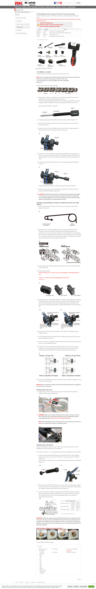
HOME (16, 11)
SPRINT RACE (43, 570)
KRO (41, 561)
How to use (69, 550)
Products (19, 11)
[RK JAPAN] (30, 4)
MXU (41, 565)
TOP (16, 582)
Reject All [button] (76, 586)
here (52, 542)
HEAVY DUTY (42, 571)
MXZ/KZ (41, 568)
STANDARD (42, 573)
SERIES (40, 555)
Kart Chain (55, 549)
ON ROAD (42, 552)
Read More (70, 586)
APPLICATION (42, 550)
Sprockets (55, 552)
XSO (40, 558)
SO (40, 559)
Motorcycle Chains (43, 549)
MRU (41, 562)
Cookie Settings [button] (83, 586)
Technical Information (71, 552)
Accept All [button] (91, 586)
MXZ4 (41, 567)
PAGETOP (79, 579)
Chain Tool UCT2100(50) (26, 11)
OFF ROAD (42, 553)
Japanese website (41, 582)
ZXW (41, 556)
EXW (41, 564)
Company (21, 582)
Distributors (33, 582)
